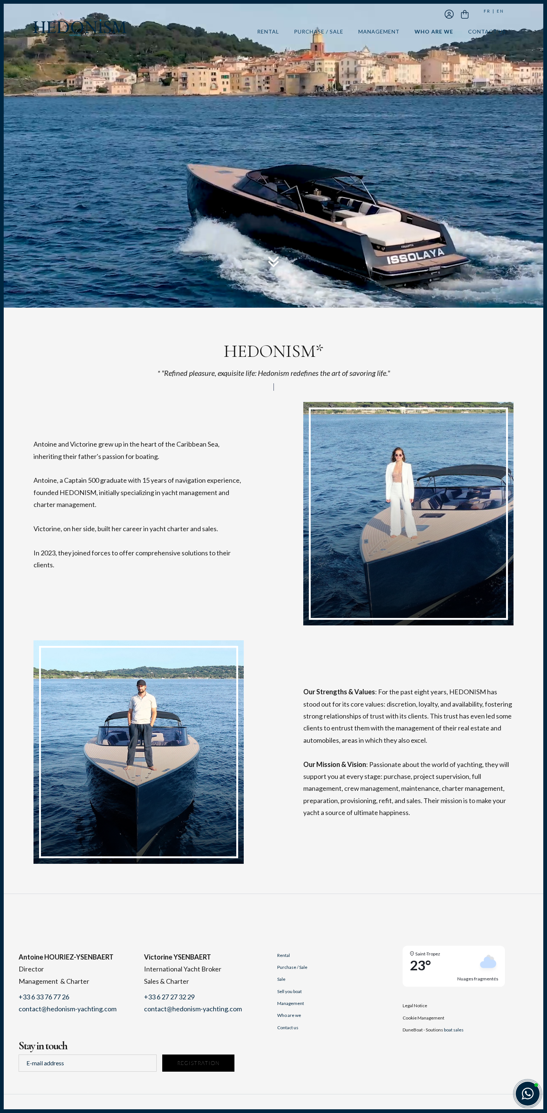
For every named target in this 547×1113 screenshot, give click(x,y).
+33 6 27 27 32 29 (169, 997)
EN (500, 11)
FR (487, 11)
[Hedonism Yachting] (80, 27)
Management (379, 31)
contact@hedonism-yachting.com (67, 1009)
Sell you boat (289, 991)
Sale (281, 979)
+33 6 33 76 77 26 (44, 997)
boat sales (454, 1030)
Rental (268, 31)
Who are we (434, 31)
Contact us (487, 31)
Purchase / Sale (318, 31)
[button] (528, 1094)
